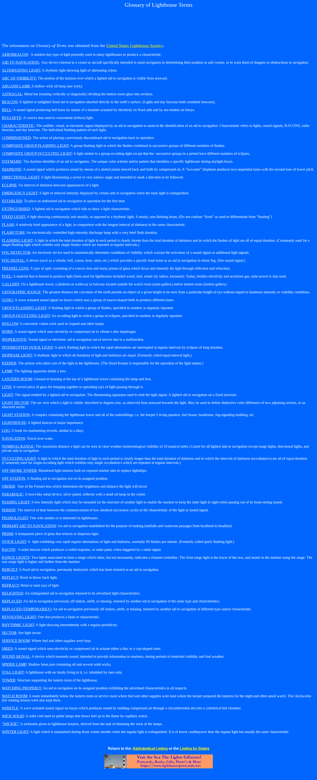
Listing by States (194, 748)
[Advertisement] (158, 24)
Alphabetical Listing (150, 748)
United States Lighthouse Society (134, 45)
